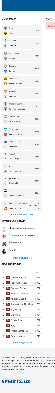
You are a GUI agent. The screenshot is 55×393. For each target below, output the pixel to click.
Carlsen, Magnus (16, 277)
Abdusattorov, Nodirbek (20, 304)
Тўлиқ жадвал (19, 257)
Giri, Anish (13, 315)
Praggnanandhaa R (17, 331)
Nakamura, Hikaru (17, 283)
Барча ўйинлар (19, 214)
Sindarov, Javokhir (17, 293)
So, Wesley (14, 309)
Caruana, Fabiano (17, 288)
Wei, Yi (12, 325)
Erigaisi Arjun (14, 320)
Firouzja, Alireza (16, 336)
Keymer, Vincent (16, 299)
